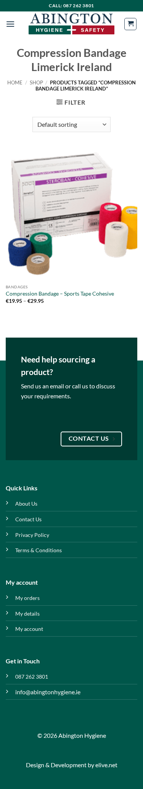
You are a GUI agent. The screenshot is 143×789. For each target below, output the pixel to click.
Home (14, 82)
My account (29, 629)
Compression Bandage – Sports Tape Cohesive (60, 294)
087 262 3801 (31, 676)
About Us (26, 503)
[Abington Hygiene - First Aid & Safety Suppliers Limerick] (72, 24)
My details (27, 613)
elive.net (106, 764)
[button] (10, 24)
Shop (36, 82)
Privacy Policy (32, 535)
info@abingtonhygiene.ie (47, 691)
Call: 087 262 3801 (71, 5)
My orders (27, 598)
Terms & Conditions (38, 550)
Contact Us (28, 519)
